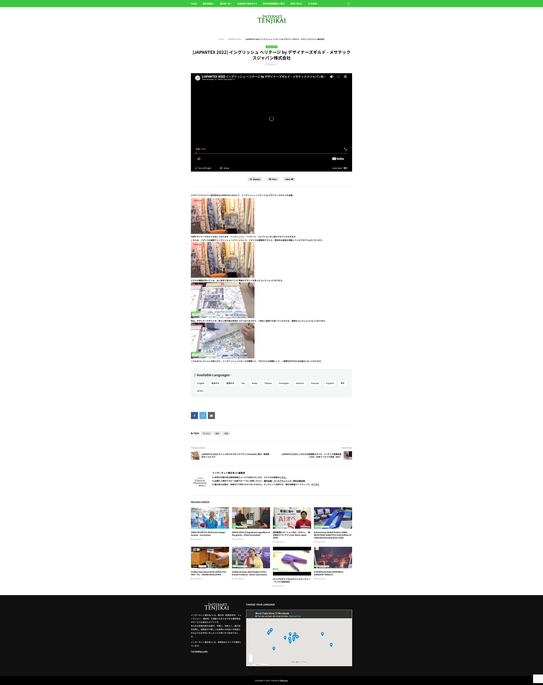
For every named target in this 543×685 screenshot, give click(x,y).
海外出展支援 (299, 480)
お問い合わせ (296, 3)
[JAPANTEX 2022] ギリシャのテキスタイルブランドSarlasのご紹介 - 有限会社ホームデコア (235, 455)
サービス (206, 433)
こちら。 (283, 477)
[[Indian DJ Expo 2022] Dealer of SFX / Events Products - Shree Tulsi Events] (251, 557)
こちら (316, 484)
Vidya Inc (284, 680)
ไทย (243, 383)
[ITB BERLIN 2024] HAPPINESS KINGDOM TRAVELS (328, 573)
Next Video (347, 447)
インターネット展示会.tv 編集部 (228, 472)
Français (315, 383)
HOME (194, 3)
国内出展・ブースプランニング (277, 480)
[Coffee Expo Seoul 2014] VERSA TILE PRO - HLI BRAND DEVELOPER (208, 573)
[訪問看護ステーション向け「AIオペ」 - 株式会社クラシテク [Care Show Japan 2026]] (292, 518)
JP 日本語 (312, 3)
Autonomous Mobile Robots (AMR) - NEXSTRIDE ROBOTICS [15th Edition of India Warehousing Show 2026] (332, 535)
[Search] (348, 3)
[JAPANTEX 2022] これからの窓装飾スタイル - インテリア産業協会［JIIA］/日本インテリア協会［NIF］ (311, 455)
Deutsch (300, 383)
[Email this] (211, 415)
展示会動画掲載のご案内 (274, 3)
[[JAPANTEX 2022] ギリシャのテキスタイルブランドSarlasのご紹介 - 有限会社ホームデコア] (195, 455)
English (200, 383)
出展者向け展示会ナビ (247, 3)
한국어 (200, 390)
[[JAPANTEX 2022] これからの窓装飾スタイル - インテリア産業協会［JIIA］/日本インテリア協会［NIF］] (348, 455)
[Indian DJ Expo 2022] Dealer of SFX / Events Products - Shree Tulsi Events (249, 573)
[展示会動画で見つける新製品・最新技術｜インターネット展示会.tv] (271, 19)
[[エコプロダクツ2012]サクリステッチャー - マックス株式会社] (292, 561)
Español (330, 383)
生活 (226, 433)
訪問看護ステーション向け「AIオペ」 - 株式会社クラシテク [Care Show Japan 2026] (291, 535)
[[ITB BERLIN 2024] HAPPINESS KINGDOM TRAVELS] (333, 557)
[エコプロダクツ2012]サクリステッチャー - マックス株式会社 (292, 580)
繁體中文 (230, 383)
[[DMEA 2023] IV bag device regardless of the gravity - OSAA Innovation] (251, 518)
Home (221, 39)
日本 (217, 433)
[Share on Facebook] (194, 415)
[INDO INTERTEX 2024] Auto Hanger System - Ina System (208, 533)
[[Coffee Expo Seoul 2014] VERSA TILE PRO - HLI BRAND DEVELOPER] (210, 557)
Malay (255, 383)
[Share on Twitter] (202, 415)
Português (284, 383)
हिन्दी (342, 383)
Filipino (268, 383)
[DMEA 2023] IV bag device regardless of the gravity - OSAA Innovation (251, 533)
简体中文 (215, 383)
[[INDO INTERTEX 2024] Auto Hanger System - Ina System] (210, 518)
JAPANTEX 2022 (234, 39)
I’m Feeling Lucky (199, 651)
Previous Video (198, 447)
